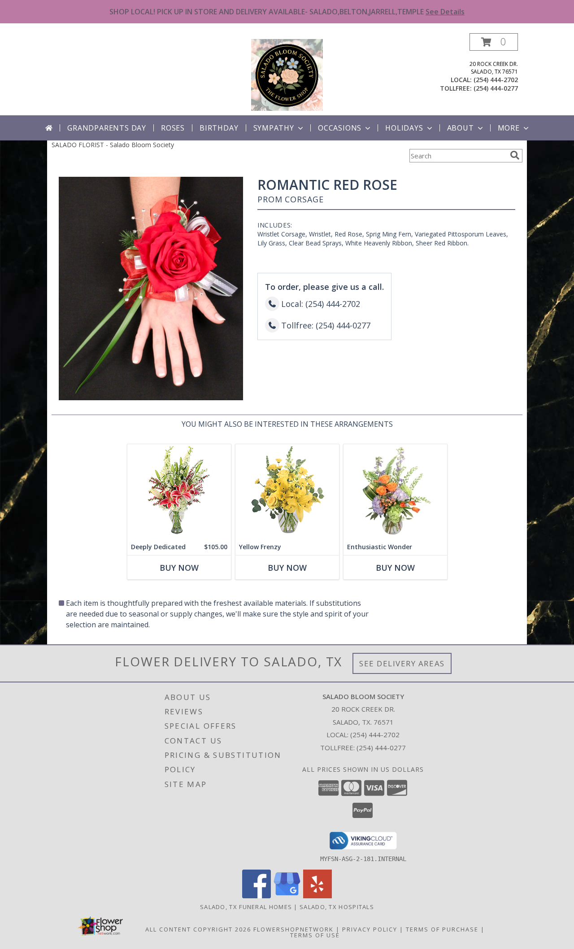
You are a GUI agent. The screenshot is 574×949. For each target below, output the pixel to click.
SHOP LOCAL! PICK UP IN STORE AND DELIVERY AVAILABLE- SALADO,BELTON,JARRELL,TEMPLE (287, 12)
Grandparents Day (106, 128)
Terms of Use (315, 935)
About (460, 128)
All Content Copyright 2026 (198, 929)
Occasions (339, 128)
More (509, 128)
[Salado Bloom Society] (287, 74)
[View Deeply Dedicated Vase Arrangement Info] (179, 491)
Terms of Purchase (442, 929)
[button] (494, 42)
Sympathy (273, 128)
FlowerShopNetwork (293, 929)
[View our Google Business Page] (287, 896)
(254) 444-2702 (496, 79)
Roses (173, 128)
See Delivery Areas (402, 663)
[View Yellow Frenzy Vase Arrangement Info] (287, 491)
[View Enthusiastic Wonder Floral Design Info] (395, 491)
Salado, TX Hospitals (337, 907)
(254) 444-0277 (496, 88)
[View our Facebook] (256, 896)
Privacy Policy (369, 929)
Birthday (219, 128)
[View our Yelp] (317, 896)
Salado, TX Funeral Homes (246, 907)
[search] (515, 155)
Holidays (404, 128)
